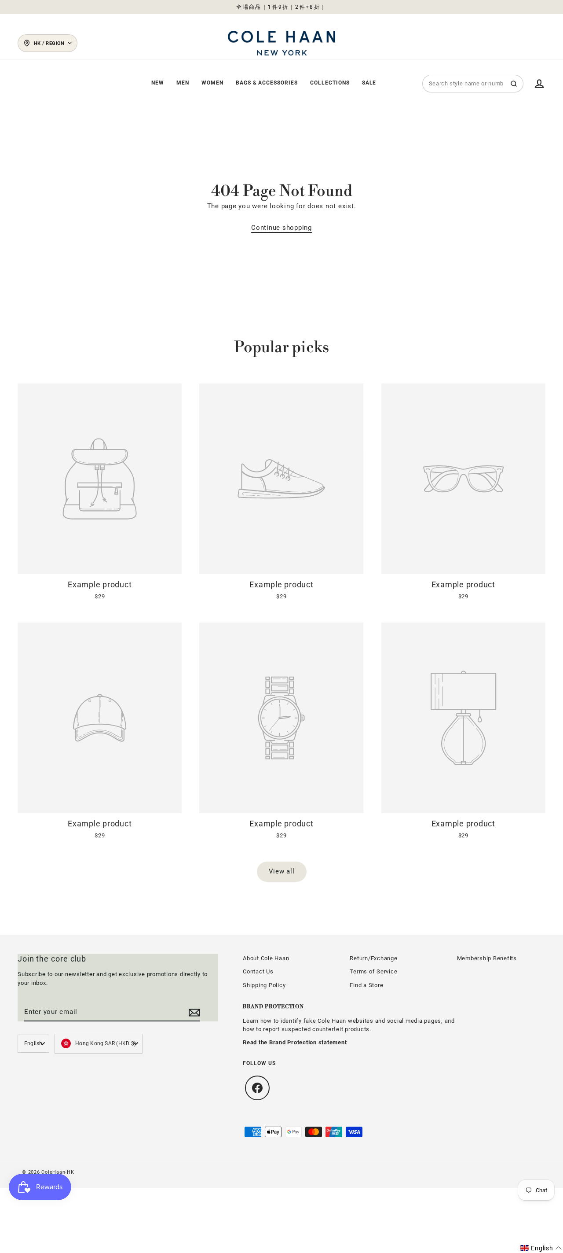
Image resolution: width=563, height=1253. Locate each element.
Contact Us (258, 971)
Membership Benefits (487, 958)
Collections (330, 83)
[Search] (514, 83)
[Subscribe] (193, 1012)
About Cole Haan (266, 958)
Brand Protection (273, 1006)
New (157, 83)
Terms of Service (373, 971)
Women (212, 83)
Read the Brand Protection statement (295, 1042)
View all (282, 871)
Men (182, 83)
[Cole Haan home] (281, 43)
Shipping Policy (264, 985)
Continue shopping (281, 228)
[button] (541, 1248)
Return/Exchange (373, 958)
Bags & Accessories (267, 83)
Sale (369, 83)
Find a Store (366, 985)
